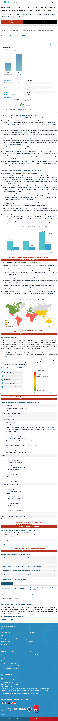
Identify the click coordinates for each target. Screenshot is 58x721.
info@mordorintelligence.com (11, 679)
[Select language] (52, 2)
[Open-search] (56, 2)
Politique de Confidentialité (8, 658)
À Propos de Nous (5, 641)
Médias (3, 648)
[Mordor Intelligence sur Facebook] (5, 703)
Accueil (3, 629)
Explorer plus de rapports (20, 583)
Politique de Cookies (34, 658)
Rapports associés (7, 583)
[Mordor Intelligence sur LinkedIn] (2, 703)
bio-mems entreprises (7, 619)
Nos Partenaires (33, 644)
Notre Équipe (32, 641)
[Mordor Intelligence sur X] (8, 703)
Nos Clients (4, 644)
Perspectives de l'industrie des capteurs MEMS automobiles (41, 588)
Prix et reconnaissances (7, 651)
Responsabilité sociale (35, 648)
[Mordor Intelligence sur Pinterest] (12, 703)
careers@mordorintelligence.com (9, 696)
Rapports (31, 629)
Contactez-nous (5, 632)
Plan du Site (32, 632)
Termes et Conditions (35, 654)
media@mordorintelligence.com (12, 684)
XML (2, 635)
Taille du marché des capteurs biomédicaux (13, 588)
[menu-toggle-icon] (2, 2)
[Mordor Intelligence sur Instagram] (15, 703)
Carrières (3, 654)
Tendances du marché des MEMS (10, 598)
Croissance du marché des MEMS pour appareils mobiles (42, 594)
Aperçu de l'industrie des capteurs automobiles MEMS (14, 594)
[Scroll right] (56, 30)
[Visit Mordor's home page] (6, 2)
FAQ (30, 651)
